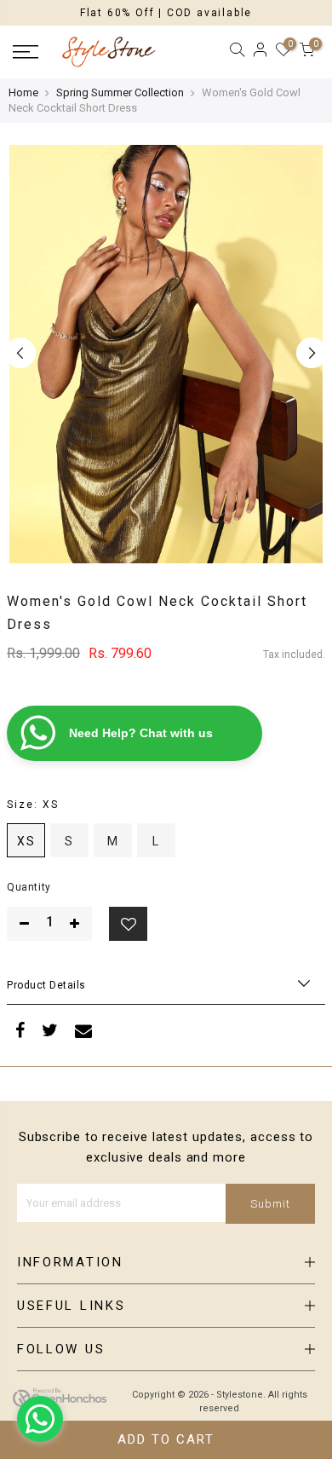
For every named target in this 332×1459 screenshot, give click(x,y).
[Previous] (20, 352)
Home (23, 92)
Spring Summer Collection (120, 92)
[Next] (311, 352)
